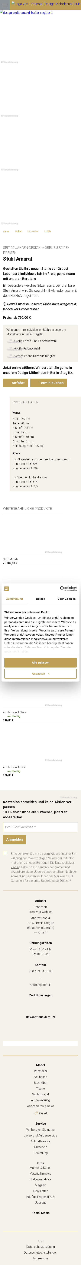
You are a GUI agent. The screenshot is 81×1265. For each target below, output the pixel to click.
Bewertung (41, 1153)
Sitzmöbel (40, 1083)
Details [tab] (40, 598)
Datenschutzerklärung (40, 1246)
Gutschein (40, 1147)
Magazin (40, 1185)
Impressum (40, 1258)
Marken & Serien (40, 1168)
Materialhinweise (40, 1173)
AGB (41, 1241)
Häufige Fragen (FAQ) (40, 1197)
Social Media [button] (40, 1213)
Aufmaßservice (40, 1141)
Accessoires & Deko (40, 1106)
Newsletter (40, 1191)
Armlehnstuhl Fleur (14, 767)
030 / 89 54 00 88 (40, 971)
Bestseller (40, 1071)
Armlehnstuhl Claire (14, 712)
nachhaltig (13, 716)
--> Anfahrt (40, 932)
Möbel (40, 1065)
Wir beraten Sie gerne (40, 1129)
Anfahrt (18, 383)
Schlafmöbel (40, 1094)
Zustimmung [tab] (14, 598)
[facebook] (36, 1218)
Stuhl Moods (10, 559)
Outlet (43, 1113)
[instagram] (44, 1218)
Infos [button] (40, 1163)
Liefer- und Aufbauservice (40, 1135)
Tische (40, 1088)
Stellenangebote (40, 1179)
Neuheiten (40, 1077)
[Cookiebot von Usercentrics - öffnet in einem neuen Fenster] (60, 588)
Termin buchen (51, 383)
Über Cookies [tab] (66, 598)
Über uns (40, 1202)
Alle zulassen (40, 662)
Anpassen (38, 673)
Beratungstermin (40, 985)
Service (40, 1123)
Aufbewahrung (40, 1100)
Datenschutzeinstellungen (40, 1252)
